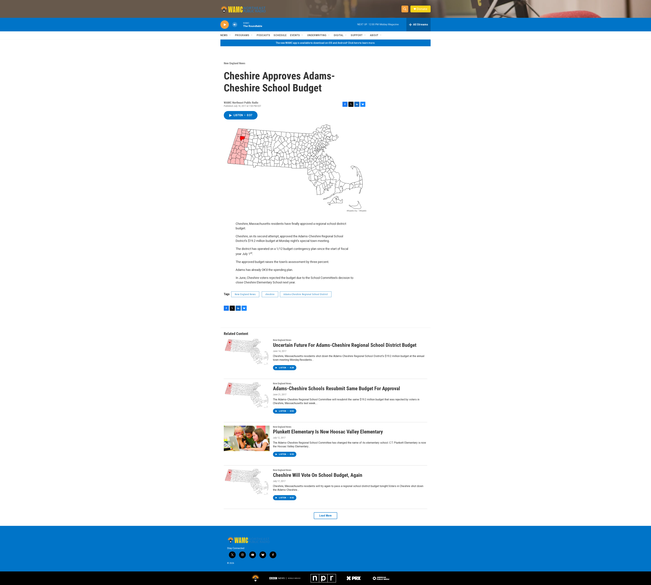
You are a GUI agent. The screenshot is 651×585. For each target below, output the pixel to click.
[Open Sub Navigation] (230, 35)
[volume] (235, 24)
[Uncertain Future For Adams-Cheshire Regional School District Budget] (247, 351)
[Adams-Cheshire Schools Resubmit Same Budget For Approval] (247, 395)
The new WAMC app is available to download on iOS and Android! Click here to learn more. (325, 43)
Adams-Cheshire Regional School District (305, 294)
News (224, 35)
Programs (242, 35)
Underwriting (317, 35)
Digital (338, 35)
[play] (224, 25)
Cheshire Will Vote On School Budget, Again (317, 475)
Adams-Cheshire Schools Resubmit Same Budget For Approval (336, 388)
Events (295, 35)
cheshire (270, 294)
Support (357, 35)
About (374, 35)
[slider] (240, 24)
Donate (422, 9)
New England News (234, 63)
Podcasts (263, 35)
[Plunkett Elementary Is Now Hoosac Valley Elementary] (247, 438)
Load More (325, 515)
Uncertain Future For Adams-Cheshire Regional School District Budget (344, 345)
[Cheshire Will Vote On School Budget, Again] (247, 481)
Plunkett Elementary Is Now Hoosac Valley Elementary (328, 432)
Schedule (280, 35)
